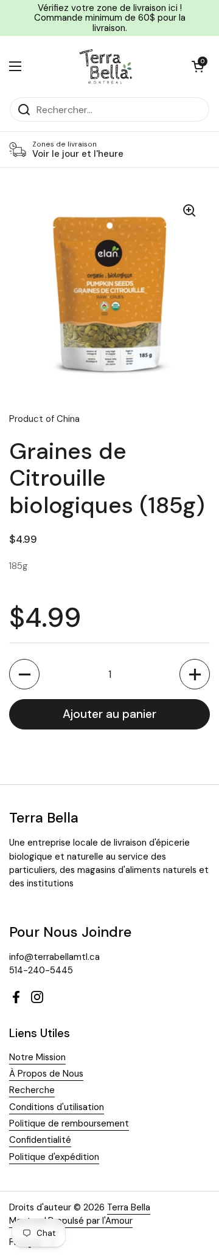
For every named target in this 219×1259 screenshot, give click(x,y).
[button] (198, 66)
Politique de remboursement (69, 1123)
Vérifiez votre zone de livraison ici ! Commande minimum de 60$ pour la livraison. (110, 18)
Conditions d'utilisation (56, 1107)
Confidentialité (40, 1140)
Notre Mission (37, 1057)
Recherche (32, 1090)
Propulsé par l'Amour (90, 1221)
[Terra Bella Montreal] (106, 66)
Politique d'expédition (54, 1157)
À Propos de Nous (46, 1074)
